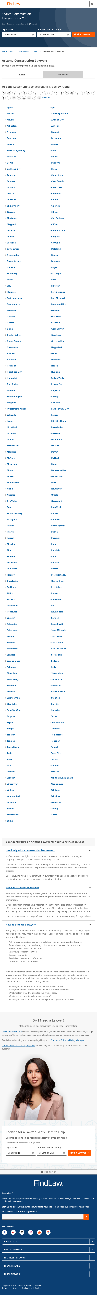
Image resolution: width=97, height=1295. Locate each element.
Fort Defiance (58, 292)
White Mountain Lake (62, 777)
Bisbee (54, 144)
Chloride (55, 205)
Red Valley (56, 587)
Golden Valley (14, 335)
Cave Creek (56, 187)
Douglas (55, 261)
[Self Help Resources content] (92, 1257)
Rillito (10, 593)
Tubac (10, 759)
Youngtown (13, 814)
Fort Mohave (13, 304)
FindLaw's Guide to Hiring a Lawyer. (67, 1040)
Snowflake (56, 679)
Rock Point (12, 605)
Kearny (54, 396)
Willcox (10, 790)
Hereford (11, 359)
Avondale (11, 132)
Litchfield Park (58, 421)
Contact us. (18, 1201)
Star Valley (12, 704)
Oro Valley (12, 501)
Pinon (54, 556)
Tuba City (56, 753)
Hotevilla (11, 365)
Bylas (54, 169)
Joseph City (56, 384)
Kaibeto (11, 390)
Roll (53, 605)
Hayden (11, 353)
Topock (54, 747)
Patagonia (12, 519)
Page (9, 507)
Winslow (55, 796)
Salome (10, 636)
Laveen (54, 415)
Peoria (54, 531)
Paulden (55, 519)
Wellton (55, 771)
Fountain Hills (58, 304)
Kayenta (55, 390)
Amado (10, 113)
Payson (10, 525)
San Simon (12, 648)
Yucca (54, 814)
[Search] (92, 4)
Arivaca (11, 119)
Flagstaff (55, 285)
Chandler (11, 199)
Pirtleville (12, 562)
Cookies (38, 1288)
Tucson (54, 759)
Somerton (56, 685)
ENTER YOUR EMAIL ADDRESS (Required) (19, 1212)
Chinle (54, 199)
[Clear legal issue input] (33, 34)
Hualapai (55, 372)
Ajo (53, 107)
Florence (11, 292)
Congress (55, 236)
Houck (54, 365)
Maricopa (11, 451)
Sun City (55, 704)
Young (54, 808)
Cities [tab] (22, 74)
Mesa (54, 464)
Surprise (11, 716)
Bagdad (55, 132)
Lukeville (55, 433)
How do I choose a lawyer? (21, 924)
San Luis (11, 642)
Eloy (9, 285)
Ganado (11, 316)
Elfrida (10, 279)
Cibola (54, 212)
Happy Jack (56, 347)
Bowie (10, 162)
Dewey (54, 255)
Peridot (10, 538)
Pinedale (55, 550)
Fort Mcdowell (58, 298)
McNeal (55, 458)
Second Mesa (13, 661)
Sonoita (11, 691)
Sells (53, 667)
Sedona (55, 661)
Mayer (54, 451)
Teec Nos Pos (57, 722)
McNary (11, 458)
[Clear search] (33, 1153)
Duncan (11, 267)
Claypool (11, 224)
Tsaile (10, 753)
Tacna (54, 716)
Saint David (57, 624)
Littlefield (12, 427)
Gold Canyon (57, 328)
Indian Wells (57, 378)
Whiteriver (12, 784)
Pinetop (11, 556)
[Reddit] (39, 1232)
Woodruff (56, 802)
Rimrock (55, 593)
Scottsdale (56, 654)
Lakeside (11, 415)
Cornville (55, 242)
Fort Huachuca (14, 298)
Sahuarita (12, 624)
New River (56, 488)
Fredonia (11, 310)
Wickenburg (57, 784)
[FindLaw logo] (14, 4)
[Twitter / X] (21, 1232)
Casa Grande (57, 181)
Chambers (56, 193)
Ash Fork (55, 126)
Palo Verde (56, 507)
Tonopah (55, 740)
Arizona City (57, 119)
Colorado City (58, 230)
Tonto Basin (13, 747)
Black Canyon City (16, 150)
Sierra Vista (57, 673)
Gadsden (55, 310)
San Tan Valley (58, 648)
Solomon (11, 685)
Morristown (57, 476)
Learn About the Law (12, 1031)
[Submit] (86, 1217)
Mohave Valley (58, 470)
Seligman (11, 667)
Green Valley (57, 341)
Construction (24, 51)
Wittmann (12, 802)
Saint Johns (12, 630)
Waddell (11, 771)
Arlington (12, 126)
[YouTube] (13, 1232)
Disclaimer (26, 1288)
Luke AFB (11, 433)
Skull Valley (13, 679)
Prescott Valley (58, 574)
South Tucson (58, 691)
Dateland (56, 249)
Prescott (11, 574)
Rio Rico (11, 599)
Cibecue (11, 212)
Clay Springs (57, 218)
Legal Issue (7, 29)
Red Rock (11, 587)
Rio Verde (56, 599)
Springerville (13, 697)
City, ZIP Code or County (49, 29)
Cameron (11, 175)
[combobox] (19, 34)
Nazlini (10, 488)
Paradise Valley (14, 513)
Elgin (53, 279)
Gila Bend (56, 316)
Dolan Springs (14, 261)
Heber (54, 353)
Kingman (11, 402)
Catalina (11, 187)
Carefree (11, 181)
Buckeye (55, 162)
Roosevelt (12, 611)
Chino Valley (13, 205)
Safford (55, 617)
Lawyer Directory (8, 51)
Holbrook (56, 359)
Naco (53, 482)
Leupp (10, 421)
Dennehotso (13, 255)
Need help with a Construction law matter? (30, 850)
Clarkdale (12, 218)
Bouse (54, 156)
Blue (53, 150)
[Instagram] (30, 1232)
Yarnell (10, 808)
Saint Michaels (58, 630)
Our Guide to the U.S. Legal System (18, 1045)
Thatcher (55, 728)
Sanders (11, 654)
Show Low (12, 673)
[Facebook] (4, 1232)
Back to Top (49, 1172)
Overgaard (56, 501)
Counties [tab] (63, 74)
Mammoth (56, 439)
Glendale (55, 322)
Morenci (11, 476)
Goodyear (56, 335)
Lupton (10, 439)
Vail (9, 765)
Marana (55, 445)
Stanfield (55, 697)
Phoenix (55, 538)
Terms (5, 1288)
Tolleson (11, 734)
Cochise (11, 230)
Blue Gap (11, 156)
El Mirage (56, 273)
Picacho (11, 544)
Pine (9, 550)
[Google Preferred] (48, 1232)
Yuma (10, 820)
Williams (55, 790)
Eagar (54, 267)
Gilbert (10, 322)
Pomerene (12, 568)
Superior (55, 710)
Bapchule (11, 138)
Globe (10, 328)
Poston (54, 568)
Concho (11, 236)
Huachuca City (14, 372)
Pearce (10, 531)
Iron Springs (13, 384)
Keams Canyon (14, 396)
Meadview (12, 464)
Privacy (14, 1288)
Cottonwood (13, 249)
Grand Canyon (14, 341)
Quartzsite (12, 581)
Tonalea (11, 740)
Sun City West (14, 710)
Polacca (55, 562)
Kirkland (55, 402)
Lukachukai (57, 427)
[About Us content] (92, 1241)
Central (10, 193)
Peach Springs (58, 525)
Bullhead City (13, 169)
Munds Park (13, 482)
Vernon (55, 765)
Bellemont (56, 138)
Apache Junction (59, 113)
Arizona (36, 51)
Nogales (11, 495)
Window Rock (14, 796)
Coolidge (11, 242)
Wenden (11, 777)
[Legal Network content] (92, 1274)
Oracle (54, 495)
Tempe (10, 728)
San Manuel (57, 642)
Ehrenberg (12, 273)
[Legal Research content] (92, 1266)
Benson (11, 144)
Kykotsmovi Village (16, 408)
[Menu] (3, 3)
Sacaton (11, 617)
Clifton (54, 224)
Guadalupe (12, 347)
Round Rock (57, 611)
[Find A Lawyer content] (92, 1249)
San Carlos (56, 636)
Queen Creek (57, 581)
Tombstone (57, 734)
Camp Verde (57, 175)
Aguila (10, 107)
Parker (54, 513)
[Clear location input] (68, 34)
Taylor (10, 722)
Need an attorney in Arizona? (22, 887)
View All (46, 97)
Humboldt (12, 378)
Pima (53, 544)
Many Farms (13, 445)
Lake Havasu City (60, 408)
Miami (10, 470)
